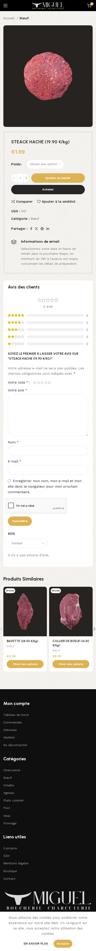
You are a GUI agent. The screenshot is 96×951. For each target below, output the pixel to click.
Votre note (18, 382)
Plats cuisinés (13, 800)
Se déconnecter (15, 745)
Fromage (10, 823)
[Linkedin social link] (47, 229)
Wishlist (9, 737)
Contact (9, 878)
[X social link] (36, 229)
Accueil (9, 18)
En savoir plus (36, 943)
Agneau (8, 793)
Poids (16, 164)
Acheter (48, 189)
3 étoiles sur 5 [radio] (42, 382)
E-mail (14, 461)
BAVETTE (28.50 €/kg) (22, 641)
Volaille (8, 785)
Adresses (10, 730)
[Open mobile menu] (5, 5)
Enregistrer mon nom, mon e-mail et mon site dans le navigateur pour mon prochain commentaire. (44, 486)
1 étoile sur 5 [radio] (35, 382)
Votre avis (17, 390)
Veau (6, 815)
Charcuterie (11, 770)
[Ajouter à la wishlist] (43, 591)
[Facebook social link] (31, 229)
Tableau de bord (16, 715)
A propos (10, 848)
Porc (6, 808)
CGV (6, 855)
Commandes (12, 722)
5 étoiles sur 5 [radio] (49, 382)
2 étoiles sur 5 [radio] (38, 382)
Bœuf (24, 18)
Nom (13, 442)
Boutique (10, 871)
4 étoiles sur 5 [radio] (45, 382)
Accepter (63, 943)
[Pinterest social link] (42, 229)
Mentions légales (16, 863)
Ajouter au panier (58, 178)
